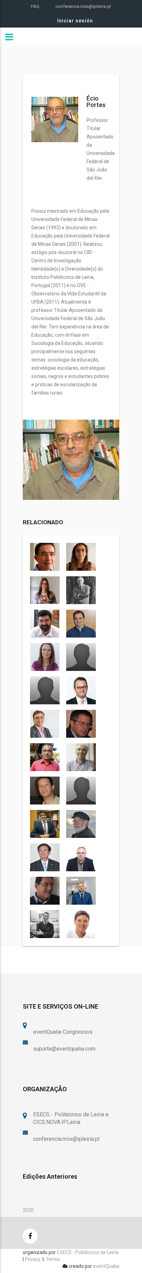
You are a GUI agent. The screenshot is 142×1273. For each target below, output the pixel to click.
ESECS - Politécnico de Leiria (88, 1252)
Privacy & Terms (42, 1259)
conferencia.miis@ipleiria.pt (83, 6)
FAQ (35, 6)
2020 (28, 1210)
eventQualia (106, 1266)
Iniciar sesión (75, 20)
